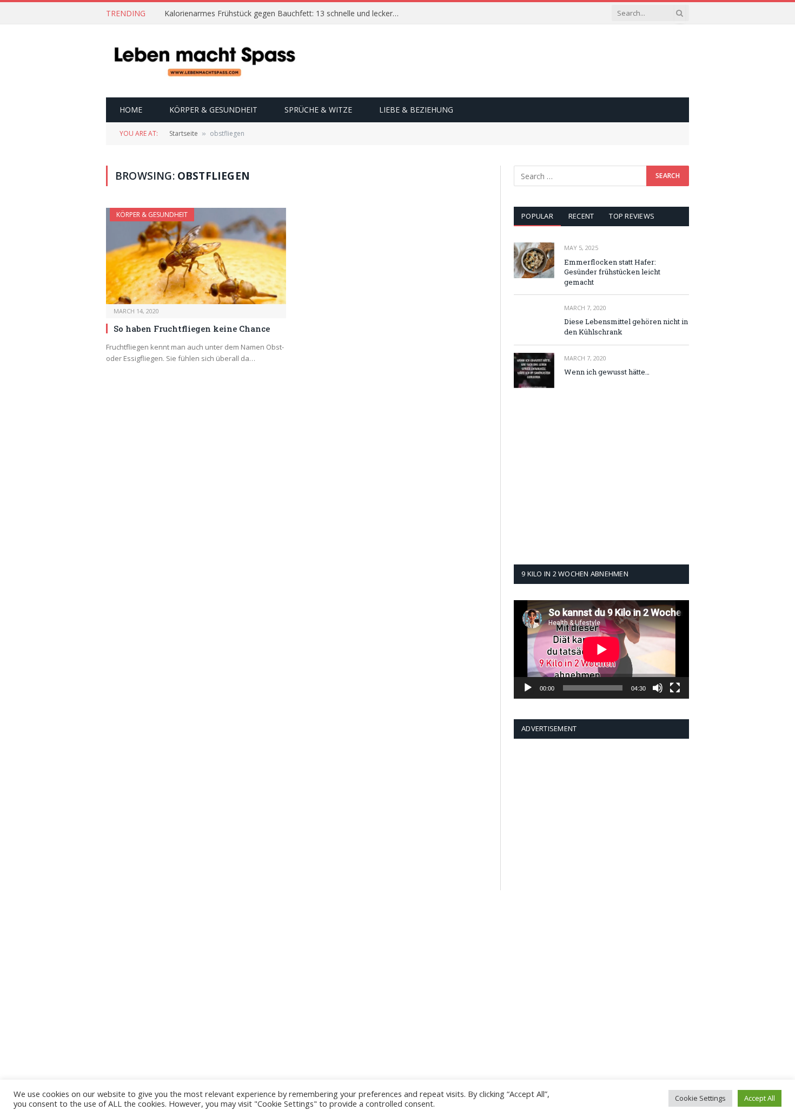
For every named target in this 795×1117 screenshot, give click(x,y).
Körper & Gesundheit (213, 109)
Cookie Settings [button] (700, 1098)
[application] (601, 649)
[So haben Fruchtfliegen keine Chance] (196, 256)
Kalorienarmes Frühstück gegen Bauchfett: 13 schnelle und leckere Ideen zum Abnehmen (286, 13)
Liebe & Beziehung (416, 109)
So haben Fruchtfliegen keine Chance (192, 328)
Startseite (183, 133)
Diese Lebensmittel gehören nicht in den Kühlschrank (626, 327)
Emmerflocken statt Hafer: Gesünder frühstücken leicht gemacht (612, 272)
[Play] (527, 687)
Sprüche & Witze (318, 109)
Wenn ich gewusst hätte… (607, 372)
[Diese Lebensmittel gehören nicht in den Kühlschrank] (534, 320)
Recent (581, 216)
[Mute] (657, 687)
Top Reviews (631, 216)
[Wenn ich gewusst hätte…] (534, 370)
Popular (537, 216)
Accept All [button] (759, 1098)
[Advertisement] (492, 59)
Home (131, 109)
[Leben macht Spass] (204, 60)
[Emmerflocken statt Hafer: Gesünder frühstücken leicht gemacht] (534, 260)
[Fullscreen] (675, 687)
